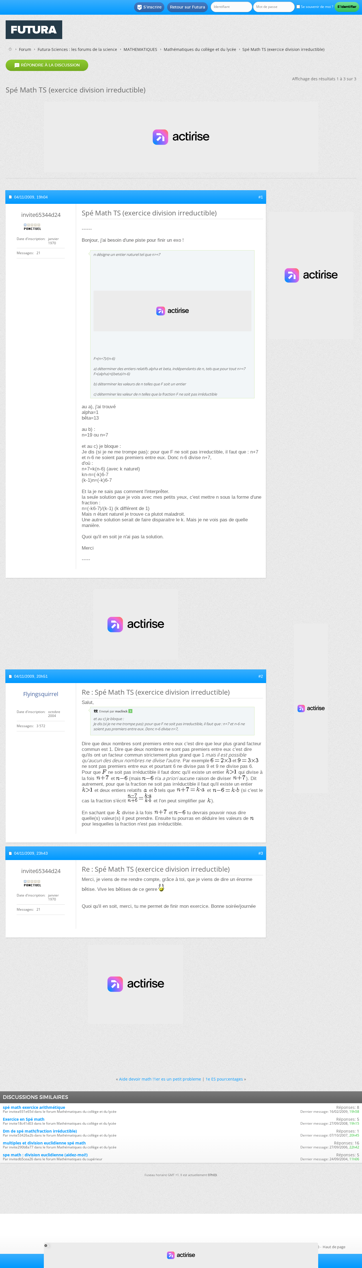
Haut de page (334, 1246)
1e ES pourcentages (224, 1079)
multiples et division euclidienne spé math (44, 1143)
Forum (25, 49)
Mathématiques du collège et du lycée (200, 49)
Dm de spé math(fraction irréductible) (40, 1131)
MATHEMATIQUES (140, 49)
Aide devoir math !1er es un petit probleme (160, 1079)
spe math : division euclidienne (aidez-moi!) (45, 1154)
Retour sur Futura (187, 7)
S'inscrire (149, 7)
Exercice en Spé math (23, 1119)
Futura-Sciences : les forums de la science (77, 49)
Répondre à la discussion (47, 65)
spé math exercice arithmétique (34, 1107)
